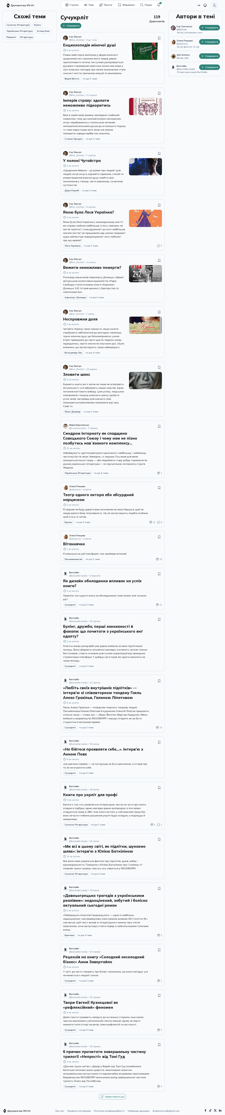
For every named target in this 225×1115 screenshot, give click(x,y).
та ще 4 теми (96, 297)
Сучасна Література (18, 25)
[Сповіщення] (159, 5)
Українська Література (20, 31)
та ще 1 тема (98, 824)
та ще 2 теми (89, 190)
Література (26, 37)
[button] (158, 5)
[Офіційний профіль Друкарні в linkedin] (220, 1110)
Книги (37, 25)
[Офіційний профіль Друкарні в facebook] (205, 1110)
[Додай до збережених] (159, 38)
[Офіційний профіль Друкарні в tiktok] (210, 1110)
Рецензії (11, 37)
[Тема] (205, 5)
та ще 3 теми (89, 78)
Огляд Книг (43, 31)
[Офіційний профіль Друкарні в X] (215, 1110)
